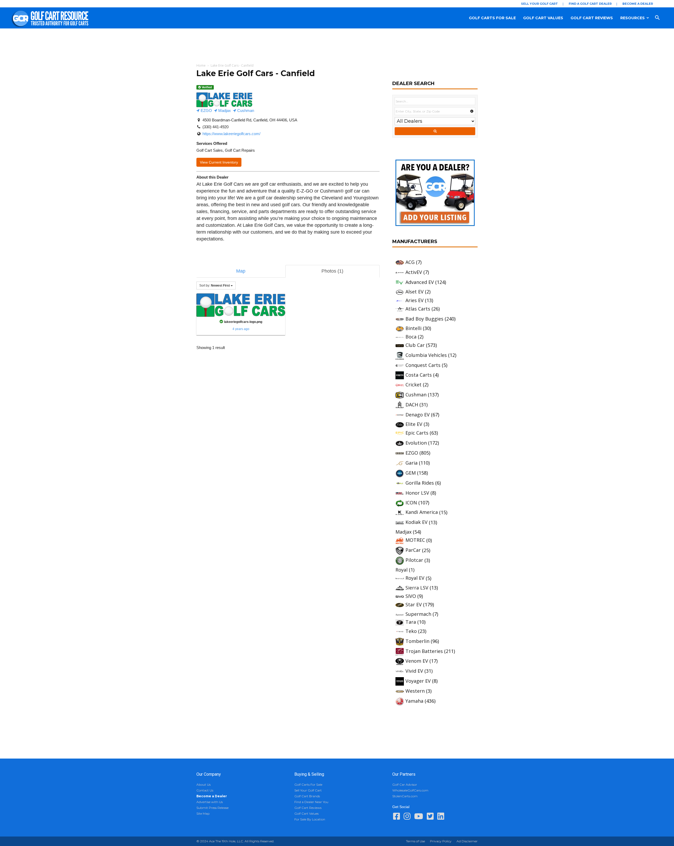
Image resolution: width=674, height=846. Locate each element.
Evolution (416, 443)
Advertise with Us (209, 802)
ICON (411, 502)
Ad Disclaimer (467, 841)
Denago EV (417, 414)
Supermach (418, 614)
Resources (632, 18)
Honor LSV (417, 493)
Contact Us (204, 790)
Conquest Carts (422, 365)
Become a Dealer (637, 4)
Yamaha (414, 701)
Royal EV (414, 578)
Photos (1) (332, 271)
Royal (401, 570)
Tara (410, 622)
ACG (410, 262)
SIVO (410, 596)
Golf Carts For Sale (492, 18)
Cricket (413, 384)
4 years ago (240, 329)
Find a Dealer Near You (311, 802)
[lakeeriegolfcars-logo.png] (240, 305)
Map (240, 271)
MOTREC (415, 540)
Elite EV (413, 424)
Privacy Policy (441, 841)
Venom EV (416, 661)
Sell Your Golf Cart (539, 4)
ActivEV (413, 272)
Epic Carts (416, 433)
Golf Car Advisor (404, 784)
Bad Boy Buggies (424, 319)
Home (201, 65)
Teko (411, 631)
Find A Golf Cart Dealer (590, 4)
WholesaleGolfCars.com (410, 790)
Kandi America (421, 512)
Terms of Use (415, 841)
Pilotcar (414, 560)
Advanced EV (419, 282)
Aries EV (414, 300)
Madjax (224, 110)
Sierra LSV (416, 587)
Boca (411, 336)
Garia (411, 463)
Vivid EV (414, 671)
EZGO (206, 110)
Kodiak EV (416, 522)
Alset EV (414, 291)
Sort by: (214, 285)
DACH (411, 404)
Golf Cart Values (543, 18)
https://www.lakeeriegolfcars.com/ (231, 133)
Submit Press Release (212, 808)
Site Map (203, 813)
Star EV (413, 604)
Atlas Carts (417, 309)
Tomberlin (417, 641)
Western (415, 691)
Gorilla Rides (419, 483)
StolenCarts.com (405, 796)
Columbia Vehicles (426, 355)
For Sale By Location (309, 819)
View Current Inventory (219, 162)
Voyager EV (418, 681)
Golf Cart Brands (307, 796)
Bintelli (413, 328)
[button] (662, 18)
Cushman (245, 110)
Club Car (415, 345)
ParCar (413, 550)
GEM (410, 473)
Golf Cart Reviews (592, 18)
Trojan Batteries (424, 651)
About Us (203, 784)
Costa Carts (418, 375)
